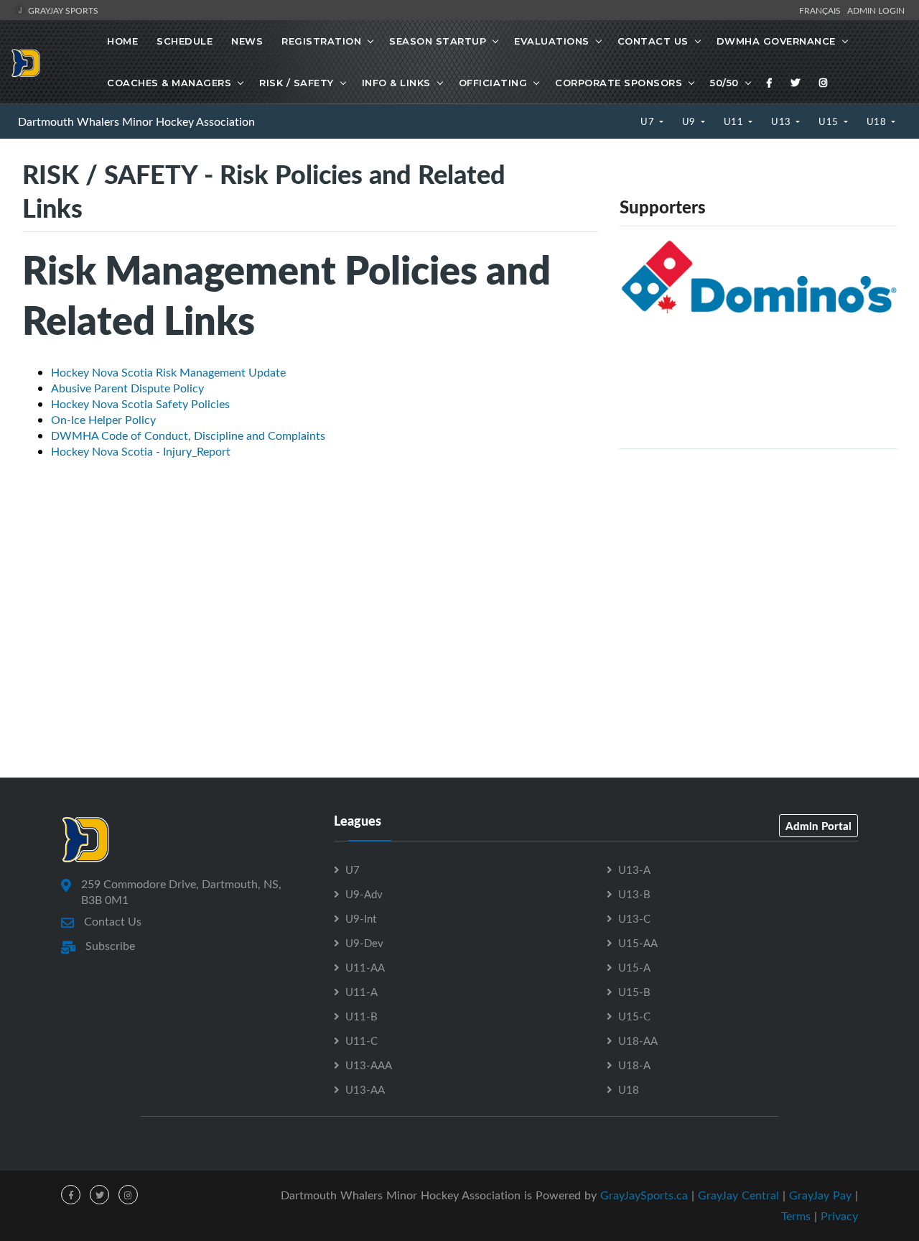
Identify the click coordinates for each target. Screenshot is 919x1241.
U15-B (634, 991)
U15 (829, 121)
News (247, 41)
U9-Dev (364, 943)
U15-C (634, 1016)
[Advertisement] (758, 561)
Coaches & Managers (169, 82)
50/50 (724, 82)
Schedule (185, 41)
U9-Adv (364, 894)
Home (122, 41)
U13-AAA (368, 1065)
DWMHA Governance (776, 41)
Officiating (493, 82)
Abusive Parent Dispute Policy (127, 388)
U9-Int (360, 918)
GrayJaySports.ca (644, 1195)
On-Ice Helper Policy (103, 420)
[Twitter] (795, 82)
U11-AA (365, 967)
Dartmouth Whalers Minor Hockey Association (136, 121)
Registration (321, 41)
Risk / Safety (296, 82)
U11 (735, 121)
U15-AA (638, 943)
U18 (878, 121)
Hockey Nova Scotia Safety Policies (140, 404)
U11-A (361, 991)
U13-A (634, 869)
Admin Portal (818, 826)
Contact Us (653, 41)
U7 (648, 121)
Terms (796, 1216)
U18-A (634, 1065)
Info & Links (396, 82)
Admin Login (876, 10)
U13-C (634, 918)
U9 (690, 121)
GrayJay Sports (62, 10)
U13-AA (365, 1089)
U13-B (634, 894)
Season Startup (437, 41)
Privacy (839, 1216)
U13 (782, 121)
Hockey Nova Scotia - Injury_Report (140, 451)
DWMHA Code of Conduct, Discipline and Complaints (188, 435)
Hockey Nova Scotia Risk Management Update (168, 372)
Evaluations (551, 41)
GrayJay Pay (820, 1195)
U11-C (361, 1040)
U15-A (634, 967)
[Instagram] (823, 82)
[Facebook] (769, 82)
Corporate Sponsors (618, 82)
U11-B (361, 1016)
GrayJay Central (738, 1195)
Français (822, 10)
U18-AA (638, 1040)
